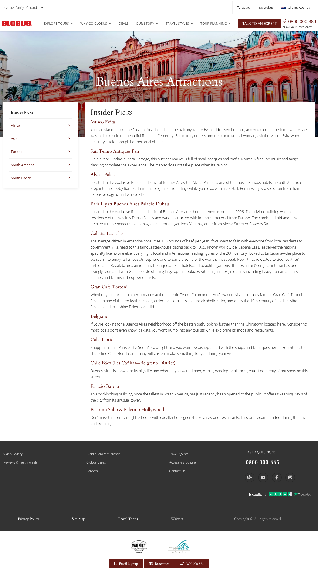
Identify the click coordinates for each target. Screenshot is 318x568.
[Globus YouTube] (263, 477)
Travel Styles (177, 23)
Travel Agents (179, 454)
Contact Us (177, 471)
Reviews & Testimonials (20, 462)
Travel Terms (128, 518)
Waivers (177, 518)
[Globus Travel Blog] (249, 477)
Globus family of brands (21, 7)
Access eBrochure (182, 462)
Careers (92, 471)
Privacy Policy (28, 518)
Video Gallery (12, 454)
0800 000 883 (302, 21)
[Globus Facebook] (277, 477)
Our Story (145, 23)
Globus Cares (96, 462)
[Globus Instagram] (290, 477)
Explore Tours (56, 23)
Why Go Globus (93, 23)
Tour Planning (213, 23)
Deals (124, 23)
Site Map (78, 518)
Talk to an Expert (259, 23)
